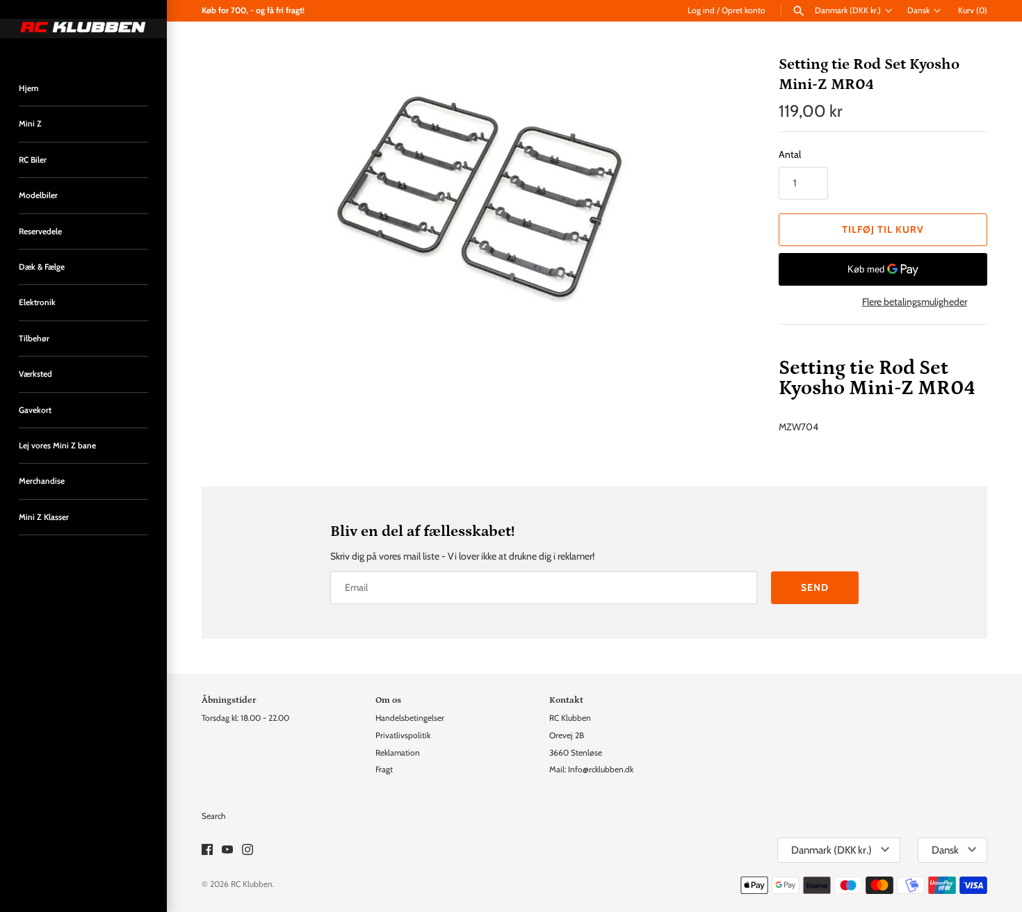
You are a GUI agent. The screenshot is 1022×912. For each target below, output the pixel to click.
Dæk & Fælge (42, 267)
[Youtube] (227, 850)
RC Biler (33, 160)
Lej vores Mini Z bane (57, 445)
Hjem (28, 88)
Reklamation (397, 753)
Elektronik (37, 302)
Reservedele (40, 231)
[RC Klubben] (83, 28)
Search (213, 816)
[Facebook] (207, 850)
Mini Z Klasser (44, 517)
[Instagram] (247, 850)
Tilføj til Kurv (883, 229)
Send (815, 587)
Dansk (918, 10)
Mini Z (30, 124)
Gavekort (35, 410)
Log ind (701, 10)
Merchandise (42, 481)
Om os (388, 700)
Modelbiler (38, 195)
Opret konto (743, 10)
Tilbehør (34, 338)
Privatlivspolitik (402, 735)
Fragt (384, 769)
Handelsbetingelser (409, 718)
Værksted (35, 374)
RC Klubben (252, 884)
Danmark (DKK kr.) (848, 10)
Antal (790, 154)
